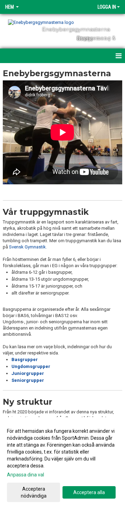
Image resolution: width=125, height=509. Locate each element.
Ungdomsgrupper (30, 366)
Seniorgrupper (27, 380)
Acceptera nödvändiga (34, 492)
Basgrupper (24, 359)
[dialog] (62, 463)
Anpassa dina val (25, 474)
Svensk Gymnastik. (28, 246)
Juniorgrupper (27, 373)
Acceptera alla (89, 492)
